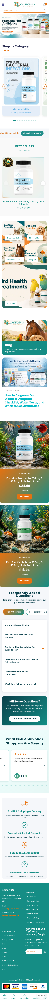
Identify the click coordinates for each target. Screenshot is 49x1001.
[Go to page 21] (28, 785)
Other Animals (9, 961)
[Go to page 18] (24, 785)
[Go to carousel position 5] (24, 120)
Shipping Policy (33, 918)
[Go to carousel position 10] (35, 120)
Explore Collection (14, 260)
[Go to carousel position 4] (22, 120)
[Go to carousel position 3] (19, 120)
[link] (13, 997)
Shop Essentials (13, 238)
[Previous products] (6, 183)
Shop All (32, 260)
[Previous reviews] (4, 766)
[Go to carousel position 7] (28, 120)
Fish (4, 957)
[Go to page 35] (46, 785)
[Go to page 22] (29, 785)
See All (5, 50)
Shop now (11, 303)
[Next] (44, 86)
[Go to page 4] (6, 785)
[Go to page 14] (19, 785)
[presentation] (4, 25)
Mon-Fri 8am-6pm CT (10, 915)
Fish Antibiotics (14, 612)
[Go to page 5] (7, 785)
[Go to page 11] (15, 785)
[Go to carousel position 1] (14, 120)
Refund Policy (32, 914)
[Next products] (43, 183)
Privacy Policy (32, 905)
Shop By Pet (8, 940)
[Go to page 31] (41, 785)
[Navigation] (3, 5)
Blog (5, 969)
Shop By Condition (10, 965)
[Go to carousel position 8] (31, 120)
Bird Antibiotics (9, 935)
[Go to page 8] (11, 785)
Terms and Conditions (35, 922)
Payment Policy (33, 901)
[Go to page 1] (2, 785)
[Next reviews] (44, 766)
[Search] (44, 10)
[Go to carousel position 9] (33, 120)
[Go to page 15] (20, 785)
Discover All (24, 150)
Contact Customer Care (25, 718)
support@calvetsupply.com (12, 909)
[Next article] (42, 384)
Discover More (35, 238)
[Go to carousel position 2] (17, 120)
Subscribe (44, 951)
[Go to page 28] (37, 785)
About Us (30, 892)
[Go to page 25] (33, 785)
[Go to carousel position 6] (26, 120)
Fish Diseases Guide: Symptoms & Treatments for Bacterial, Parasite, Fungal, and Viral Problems (24, 400)
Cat (4, 948)
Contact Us (31, 897)
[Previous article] (6, 384)
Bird (5, 944)
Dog (5, 952)
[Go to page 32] (42, 785)
